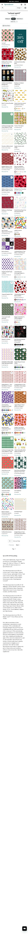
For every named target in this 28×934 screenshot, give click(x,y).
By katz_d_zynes (5, 430)
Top (14, 549)
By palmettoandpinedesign (19, 169)
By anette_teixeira (5, 86)
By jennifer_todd (17, 274)
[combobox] (19, 7)
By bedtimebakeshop (6, 514)
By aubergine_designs (6, 169)
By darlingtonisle (5, 365)
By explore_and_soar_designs (7, 128)
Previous (11, 545)
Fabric (13, 18)
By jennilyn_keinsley (5, 63)
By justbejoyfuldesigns (18, 65)
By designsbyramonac (6, 44)
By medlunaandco (5, 320)
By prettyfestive (17, 213)
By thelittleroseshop (18, 127)
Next (18, 545)
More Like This (5, 46)
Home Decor (20, 18)
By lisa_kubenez (5, 341)
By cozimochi (4, 296)
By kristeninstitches (18, 320)
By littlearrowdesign (5, 472)
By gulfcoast (16, 86)
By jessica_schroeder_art (6, 274)
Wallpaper (7, 18)
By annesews (16, 149)
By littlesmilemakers (18, 106)
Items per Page (16, 541)
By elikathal (16, 492)
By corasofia (4, 104)
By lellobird (16, 513)
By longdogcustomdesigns (7, 253)
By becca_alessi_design (6, 147)
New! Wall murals (14, 1)
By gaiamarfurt (4, 533)
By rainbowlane (17, 342)
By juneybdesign (17, 453)
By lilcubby (16, 232)
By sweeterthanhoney (6, 233)
